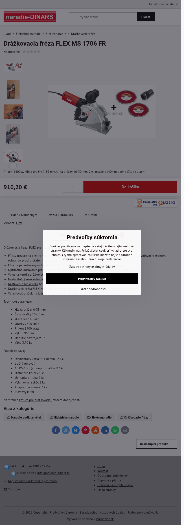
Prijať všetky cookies (92, 279)
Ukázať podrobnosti (92, 289)
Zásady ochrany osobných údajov (92, 267)
